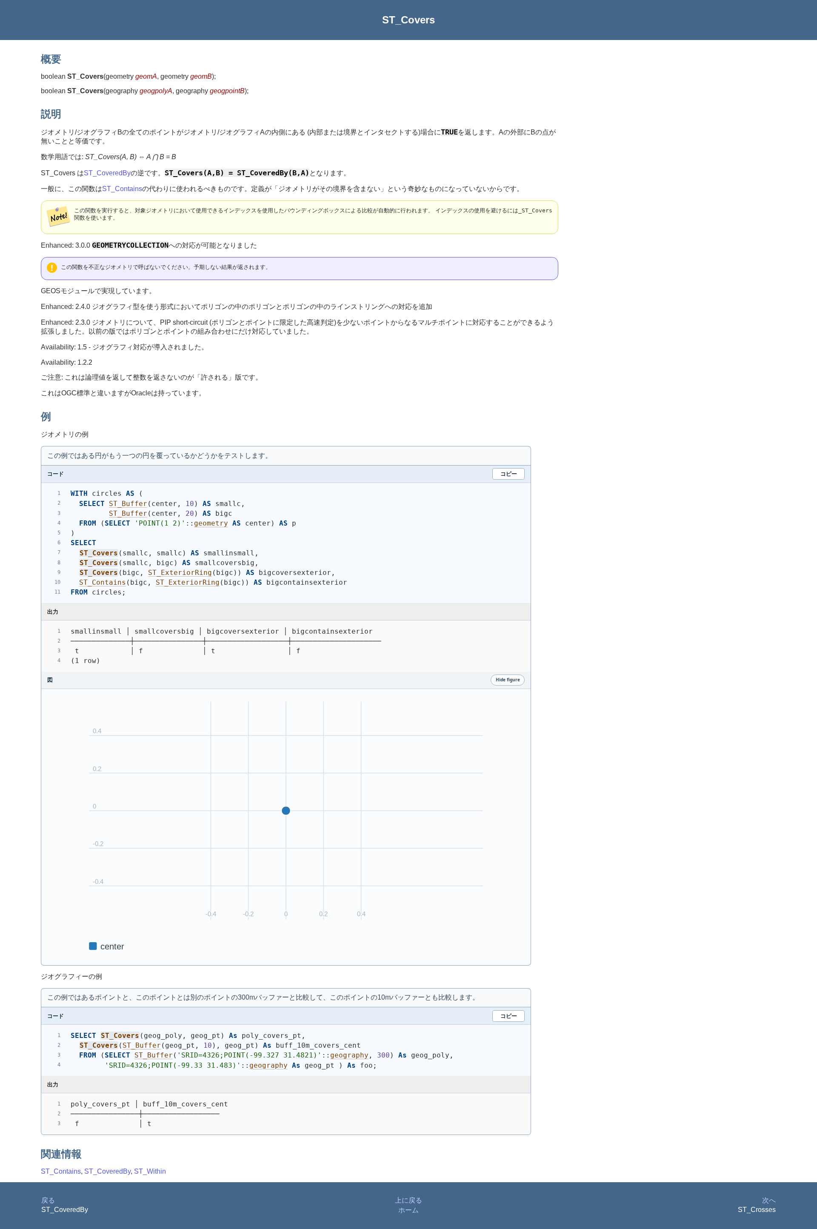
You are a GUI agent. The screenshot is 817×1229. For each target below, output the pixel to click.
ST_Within (150, 1171)
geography (349, 1055)
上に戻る (408, 1200)
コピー (508, 473)
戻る (48, 1200)
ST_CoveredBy (107, 173)
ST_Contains (122, 188)
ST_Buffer (128, 504)
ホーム (408, 1210)
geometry (211, 523)
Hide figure (508, 680)
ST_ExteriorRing (180, 573)
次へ (769, 1200)
